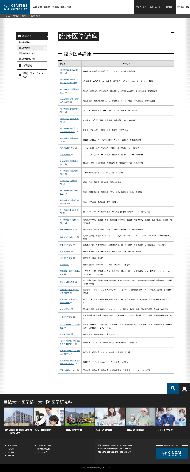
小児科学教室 (65, 154)
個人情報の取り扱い (44, 449)
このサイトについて (44, 445)
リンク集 (11, 452)
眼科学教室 (64, 264)
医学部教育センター (68, 370)
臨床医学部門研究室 (27, 58)
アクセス (11, 449)
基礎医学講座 (24, 42)
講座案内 (16, 16)
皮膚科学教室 (65, 251)
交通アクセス (141, 7)
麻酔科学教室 (65, 309)
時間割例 (27, 65)
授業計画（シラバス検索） (33, 75)
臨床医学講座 (24, 47)
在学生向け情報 (183, 7)
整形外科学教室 (66, 245)
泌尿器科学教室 (66, 258)
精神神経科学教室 (67, 148)
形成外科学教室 (66, 316)
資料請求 (169, 7)
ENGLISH (11, 455)
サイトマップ (42, 452)
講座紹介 (25, 16)
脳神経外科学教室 (67, 229)
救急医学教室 (65, 334)
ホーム (7, 16)
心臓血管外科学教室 (68, 237)
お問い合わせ (155, 7)
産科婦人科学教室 (67, 282)
